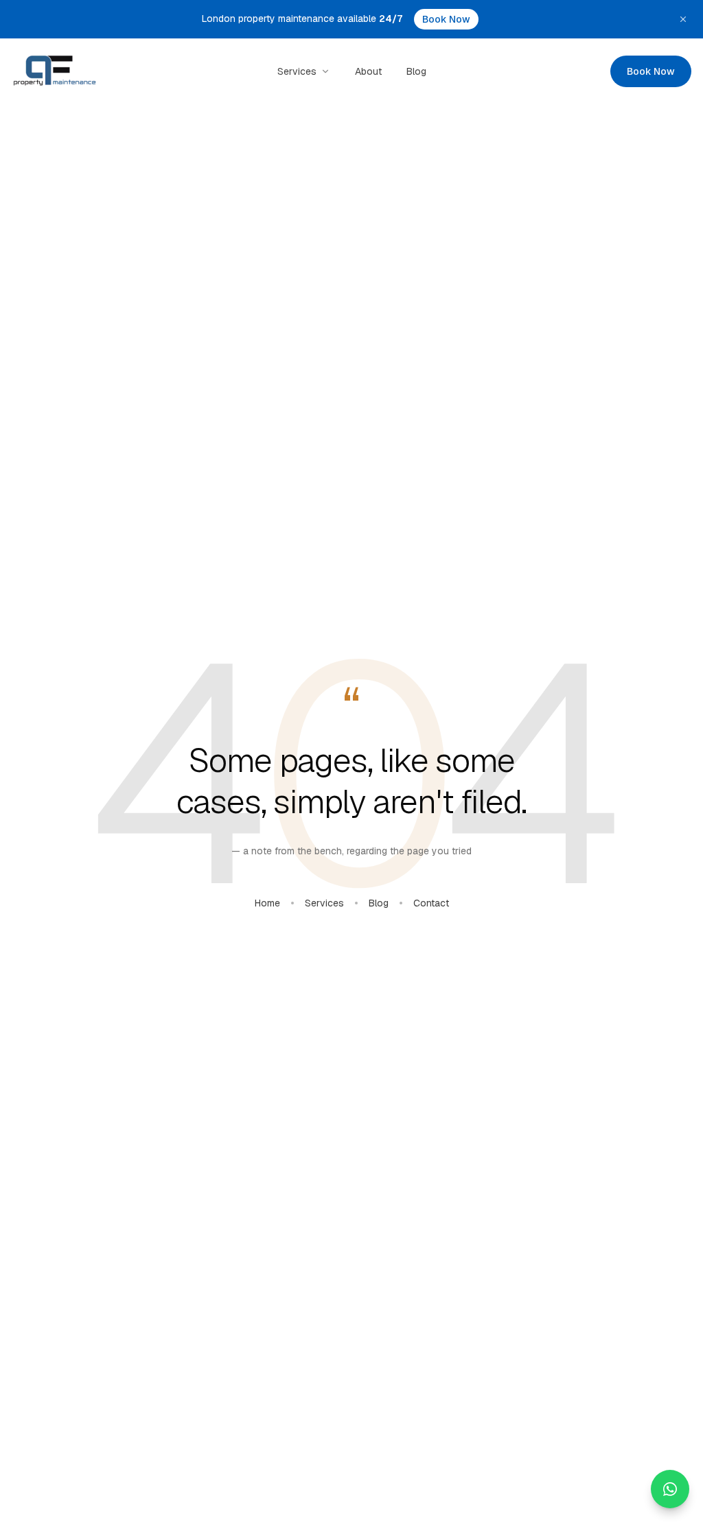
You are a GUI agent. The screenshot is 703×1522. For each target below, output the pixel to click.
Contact (431, 903)
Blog (416, 71)
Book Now (446, 19)
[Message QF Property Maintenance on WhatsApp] (670, 1489)
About (368, 71)
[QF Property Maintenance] (54, 71)
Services (296, 71)
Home (267, 903)
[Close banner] (683, 19)
